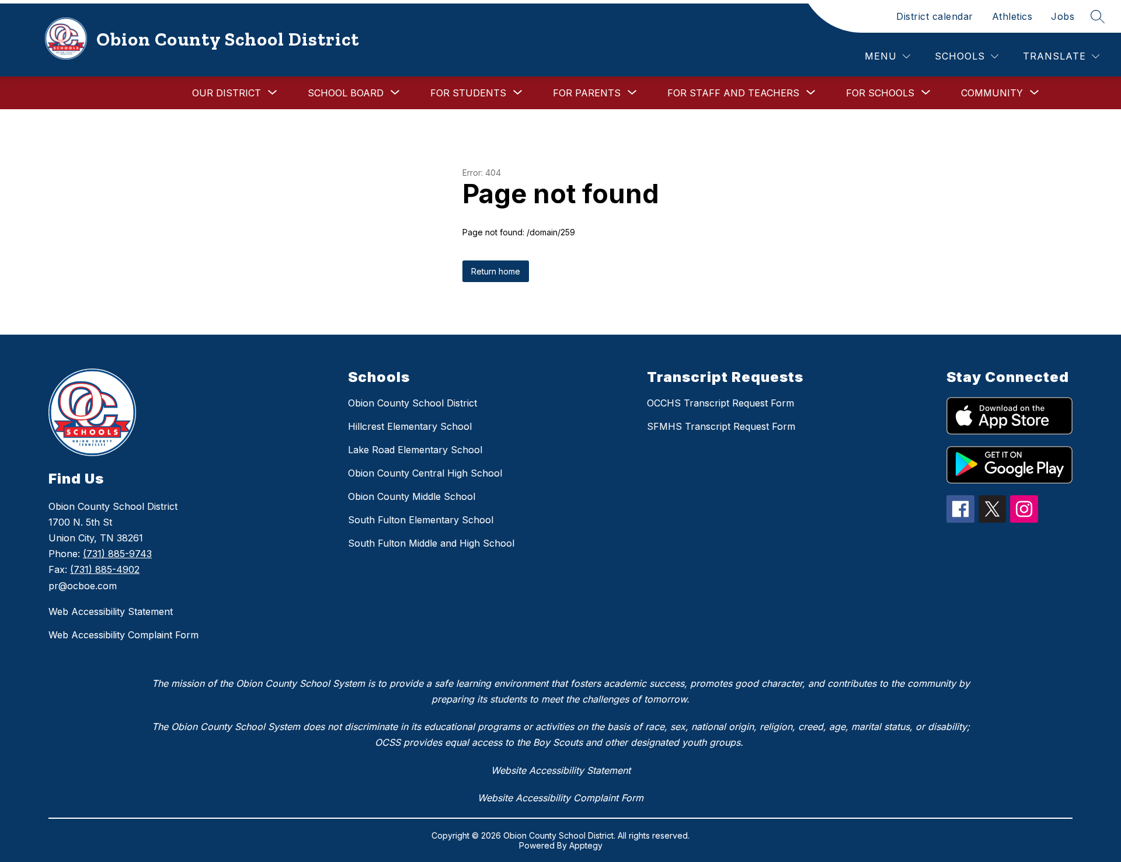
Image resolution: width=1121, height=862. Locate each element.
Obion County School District (412, 403)
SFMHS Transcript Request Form (721, 426)
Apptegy (586, 845)
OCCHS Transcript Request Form (720, 403)
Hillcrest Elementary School (410, 426)
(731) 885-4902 (105, 569)
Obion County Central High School (425, 473)
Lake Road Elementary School (415, 450)
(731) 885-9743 (117, 553)
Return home (495, 271)
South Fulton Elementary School (420, 520)
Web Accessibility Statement (110, 611)
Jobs (1062, 16)
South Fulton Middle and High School (431, 543)
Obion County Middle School (411, 496)
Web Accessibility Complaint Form (123, 635)
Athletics (1012, 16)
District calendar (934, 16)
